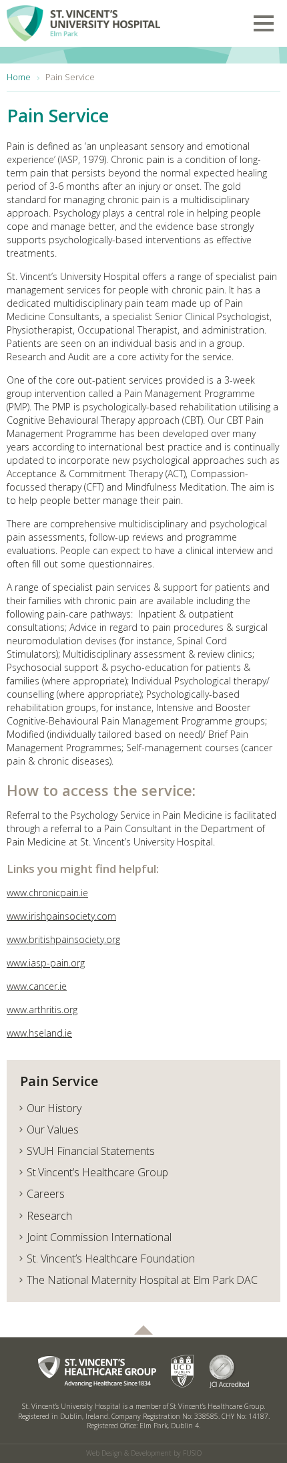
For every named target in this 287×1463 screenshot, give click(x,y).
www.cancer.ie (37, 986)
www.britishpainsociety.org (63, 939)
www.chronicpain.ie (47, 892)
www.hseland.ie (39, 1033)
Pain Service (59, 1081)
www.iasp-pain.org (46, 962)
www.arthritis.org (42, 1009)
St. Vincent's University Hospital (83, 20)
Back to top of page (143, 1330)
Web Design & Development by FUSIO (144, 1453)
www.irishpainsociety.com (61, 916)
